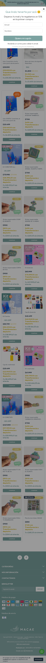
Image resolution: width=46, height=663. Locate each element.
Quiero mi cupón (23, 38)
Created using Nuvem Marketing (23, 46)
